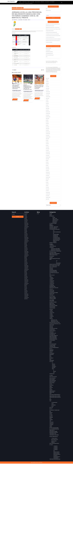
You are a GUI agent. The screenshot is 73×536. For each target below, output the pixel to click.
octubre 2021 (47, 175)
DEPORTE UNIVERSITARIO (53, 380)
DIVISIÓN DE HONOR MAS (56, 453)
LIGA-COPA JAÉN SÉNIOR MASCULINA (54, 347)
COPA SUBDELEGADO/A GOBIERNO (54, 292)
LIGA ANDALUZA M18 (55, 439)
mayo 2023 (47, 143)
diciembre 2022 (26, 265)
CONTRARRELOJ (54, 366)
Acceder (38, 213)
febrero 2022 (26, 277)
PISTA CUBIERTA (55, 223)
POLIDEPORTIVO (21, 3)
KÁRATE (50, 399)
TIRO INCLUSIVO (51, 423)
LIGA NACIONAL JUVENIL (52, 286)
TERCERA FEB (54, 242)
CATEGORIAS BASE (52, 285)
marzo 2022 (25, 276)
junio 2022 (25, 272)
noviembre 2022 (48, 153)
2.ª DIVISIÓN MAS (52, 247)
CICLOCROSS (53, 365)
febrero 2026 (47, 88)
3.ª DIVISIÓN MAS (55, 449)
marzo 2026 (47, 86)
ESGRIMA (51, 386)
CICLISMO (51, 373)
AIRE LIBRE (51, 213)
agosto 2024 (47, 118)
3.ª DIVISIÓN (51, 317)
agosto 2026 (47, 78)
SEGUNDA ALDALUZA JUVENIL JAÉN (54, 287)
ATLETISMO (51, 223)
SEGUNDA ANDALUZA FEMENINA (53, 305)
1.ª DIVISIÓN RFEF (52, 278)
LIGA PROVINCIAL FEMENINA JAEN (54, 335)
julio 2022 (47, 160)
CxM (56, 260)
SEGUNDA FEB (54, 241)
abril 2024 (47, 125)
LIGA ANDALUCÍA (55, 455)
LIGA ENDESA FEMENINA (56, 234)
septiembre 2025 (48, 96)
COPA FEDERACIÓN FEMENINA (53, 270)
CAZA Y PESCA (51, 361)
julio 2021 (47, 180)
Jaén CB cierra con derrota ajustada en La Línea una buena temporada (16, 86)
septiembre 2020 (48, 197)
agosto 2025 (47, 98)
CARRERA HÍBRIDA (52, 360)
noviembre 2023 (48, 133)
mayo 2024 (47, 123)
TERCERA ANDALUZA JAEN (53, 433)
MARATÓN (54, 371)
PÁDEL (50, 411)
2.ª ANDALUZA (51, 279)
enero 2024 (47, 130)
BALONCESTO (19, 7)
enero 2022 (47, 170)
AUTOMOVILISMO (54, 402)
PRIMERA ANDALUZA (52, 430)
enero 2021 (47, 190)
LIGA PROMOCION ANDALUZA (56, 394)
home (46, 8)
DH (53, 370)
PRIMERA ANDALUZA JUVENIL (54, 321)
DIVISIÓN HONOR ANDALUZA (56, 454)
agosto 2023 (47, 138)
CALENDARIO (51, 257)
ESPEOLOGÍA (51, 387)
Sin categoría (51, 444)
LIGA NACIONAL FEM (55, 235)
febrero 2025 (47, 108)
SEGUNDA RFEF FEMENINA (53, 298)
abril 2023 (47, 145)
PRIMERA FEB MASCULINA (56, 240)
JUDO (50, 398)
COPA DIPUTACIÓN (52, 290)
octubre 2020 (47, 195)
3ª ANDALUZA (51, 318)
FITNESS (51, 388)
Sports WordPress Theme (34, 462)
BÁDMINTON (51, 224)
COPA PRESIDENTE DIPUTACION (53, 328)
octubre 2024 (26, 239)
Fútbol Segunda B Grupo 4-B (49, 53)
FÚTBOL (50, 276)
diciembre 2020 (48, 192)
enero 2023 (47, 150)
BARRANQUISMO (52, 354)
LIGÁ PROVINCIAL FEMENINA (53, 252)
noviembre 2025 (48, 93)
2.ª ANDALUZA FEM (52, 312)
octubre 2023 (47, 135)
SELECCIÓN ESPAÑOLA (52, 340)
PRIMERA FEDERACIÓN (52, 304)
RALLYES (53, 406)
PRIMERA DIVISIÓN (52, 303)
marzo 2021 (47, 187)
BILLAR (50, 355)
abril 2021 (47, 185)
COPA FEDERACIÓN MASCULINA (53, 271)
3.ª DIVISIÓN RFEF (52, 284)
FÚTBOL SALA (51, 309)
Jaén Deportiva (11, 1)
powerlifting (51, 416)
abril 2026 (25, 218)
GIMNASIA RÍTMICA (52, 392)
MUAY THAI (51, 348)
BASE (22, 7)
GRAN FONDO (53, 367)
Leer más (15, 99)
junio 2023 (25, 258)
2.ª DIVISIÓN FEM (51, 316)
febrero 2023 (47, 148)
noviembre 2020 (26, 295)
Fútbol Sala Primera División (49, 51)
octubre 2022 (47, 155)
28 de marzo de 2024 (38, 90)
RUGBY (50, 443)
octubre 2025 (26, 225)
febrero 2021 (26, 291)
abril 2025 (25, 232)
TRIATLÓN (51, 425)
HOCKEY (51, 393)
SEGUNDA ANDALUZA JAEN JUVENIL (55, 322)
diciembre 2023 (26, 251)
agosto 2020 (25, 298)
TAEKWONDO (51, 419)
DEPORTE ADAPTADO (52, 376)
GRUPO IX (51, 341)
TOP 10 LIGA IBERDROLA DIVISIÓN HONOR (55, 229)
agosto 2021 (25, 284)
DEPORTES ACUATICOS (52, 381)
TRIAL (52, 407)
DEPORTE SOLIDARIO (52, 379)
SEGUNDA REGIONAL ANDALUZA (55, 443)
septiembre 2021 (48, 177)
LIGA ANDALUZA (51, 225)
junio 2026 (47, 81)
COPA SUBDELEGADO (52, 329)
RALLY (54, 372)
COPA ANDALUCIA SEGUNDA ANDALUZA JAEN (55, 323)
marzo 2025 (47, 106)
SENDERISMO (51, 417)
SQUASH (51, 418)
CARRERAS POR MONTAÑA (53, 264)
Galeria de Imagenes (29, 3)
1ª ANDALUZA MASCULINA (53, 246)
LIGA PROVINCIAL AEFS (52, 334)
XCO (53, 373)
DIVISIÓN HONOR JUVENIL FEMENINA (55, 248)
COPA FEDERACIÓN (52, 291)
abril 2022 (47, 165)
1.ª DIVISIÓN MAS (55, 447)
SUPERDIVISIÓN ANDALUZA (56, 456)
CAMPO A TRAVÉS (55, 218)
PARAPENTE (51, 412)
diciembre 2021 (48, 172)
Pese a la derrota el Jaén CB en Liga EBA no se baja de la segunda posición (39, 86)
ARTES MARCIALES (52, 353)
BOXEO (50, 359)
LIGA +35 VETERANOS (52, 296)
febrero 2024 (47, 128)
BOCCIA (56, 376)
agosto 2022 (47, 158)
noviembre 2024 (48, 113)
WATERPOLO (51, 436)
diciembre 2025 (48, 91)
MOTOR (50, 407)
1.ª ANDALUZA (51, 277)
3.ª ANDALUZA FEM (52, 283)
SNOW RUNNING (58, 264)
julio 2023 (47, 140)
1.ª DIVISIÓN (51, 310)
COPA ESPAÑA (51, 269)
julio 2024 (47, 120)
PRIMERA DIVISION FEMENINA (53, 336)
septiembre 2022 (26, 269)
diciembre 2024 (26, 237)
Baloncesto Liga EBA (48, 48)
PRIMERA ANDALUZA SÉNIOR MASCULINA (54, 253)
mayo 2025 (47, 103)
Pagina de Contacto (48, 10)
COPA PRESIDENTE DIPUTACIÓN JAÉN (54, 272)
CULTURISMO (51, 375)
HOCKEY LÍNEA (51, 394)
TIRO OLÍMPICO (51, 424)
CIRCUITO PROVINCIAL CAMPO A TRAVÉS (54, 265)
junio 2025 (47, 101)
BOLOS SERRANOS (52, 256)
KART (56, 402)
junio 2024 (25, 244)
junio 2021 (47, 182)
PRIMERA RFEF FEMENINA (53, 297)
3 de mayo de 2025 (15, 90)
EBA (53, 233)
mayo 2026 (47, 83)
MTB (52, 373)
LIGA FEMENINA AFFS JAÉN (53, 333)
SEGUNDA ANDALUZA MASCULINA (54, 432)
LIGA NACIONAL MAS (55, 236)
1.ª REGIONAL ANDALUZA (54, 438)
